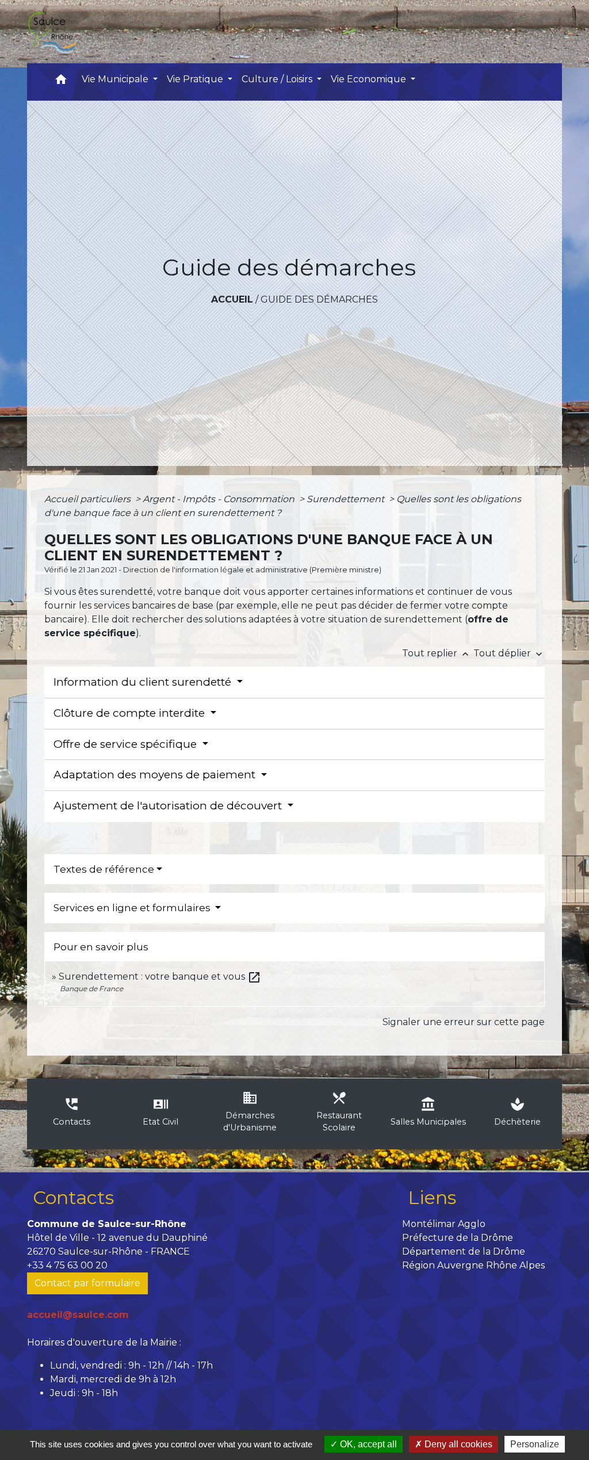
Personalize (534, 1444)
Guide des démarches (319, 299)
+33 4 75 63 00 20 (67, 1265)
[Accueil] (52, 32)
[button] (61, 82)
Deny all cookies (457, 1444)
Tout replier (436, 653)
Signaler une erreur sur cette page (464, 1021)
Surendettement (347, 499)
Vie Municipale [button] (116, 79)
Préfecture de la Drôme (457, 1237)
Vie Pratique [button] (196, 79)
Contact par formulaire (87, 1283)
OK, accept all (367, 1444)
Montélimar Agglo (443, 1223)
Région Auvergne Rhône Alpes (473, 1265)
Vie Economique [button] (369, 79)
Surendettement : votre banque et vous (160, 976)
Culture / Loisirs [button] (278, 79)
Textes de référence (103, 869)
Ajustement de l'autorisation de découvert (169, 805)
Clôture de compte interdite (130, 713)
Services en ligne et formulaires (133, 908)
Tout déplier (509, 653)
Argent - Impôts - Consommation (220, 499)
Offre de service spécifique (126, 744)
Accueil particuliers (88, 499)
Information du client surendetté (143, 682)
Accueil (232, 299)
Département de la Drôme (463, 1251)
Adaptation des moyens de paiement (155, 774)
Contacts (73, 1197)
